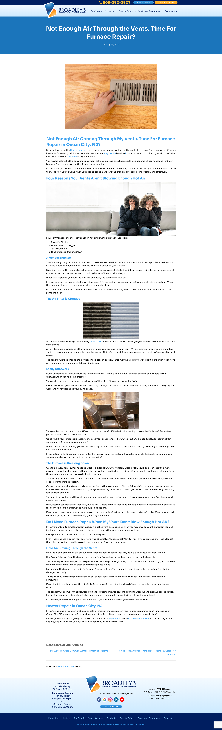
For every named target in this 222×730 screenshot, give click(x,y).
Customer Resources (149, 11)
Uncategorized (66, 666)
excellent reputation (139, 618)
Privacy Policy (106, 724)
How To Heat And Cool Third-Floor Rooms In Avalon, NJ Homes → (147, 652)
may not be (110, 153)
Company (170, 11)
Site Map (141, 724)
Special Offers (126, 11)
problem (72, 156)
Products (109, 11)
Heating (66, 718)
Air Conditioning (83, 718)
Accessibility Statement (125, 724)
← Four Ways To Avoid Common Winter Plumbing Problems (77, 651)
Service (99, 718)
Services (95, 11)
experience (114, 618)
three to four (96, 341)
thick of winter (77, 150)
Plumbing (53, 718)
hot (127, 153)
